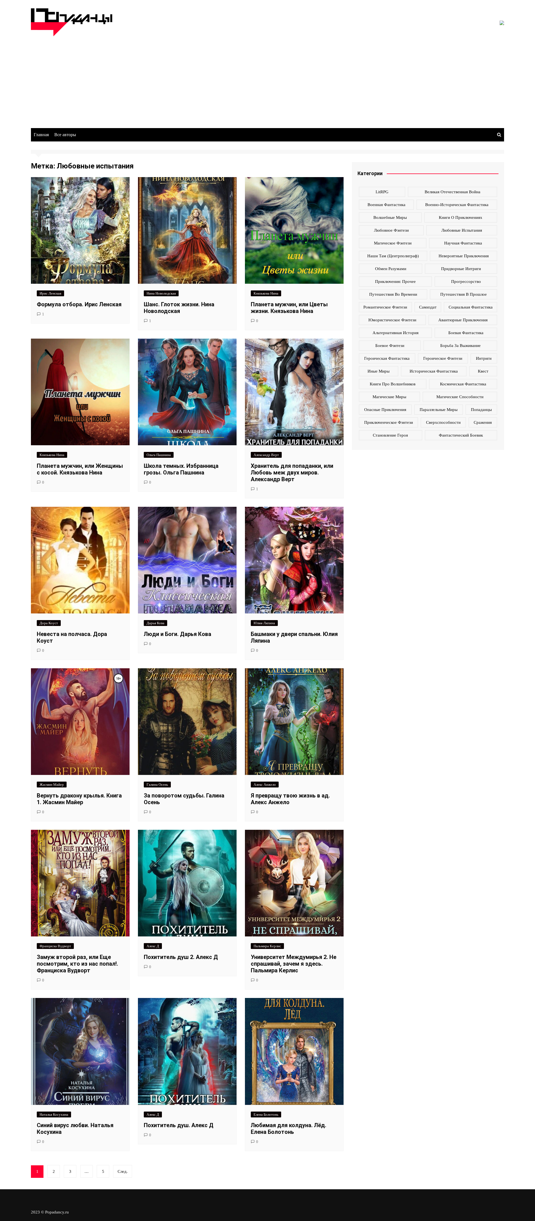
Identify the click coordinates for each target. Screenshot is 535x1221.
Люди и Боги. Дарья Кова (177, 634)
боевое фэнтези (389, 345)
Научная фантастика (463, 243)
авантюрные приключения (463, 320)
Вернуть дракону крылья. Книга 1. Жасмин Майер (79, 799)
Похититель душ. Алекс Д (178, 1125)
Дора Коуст (49, 623)
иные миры (379, 371)
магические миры (389, 397)
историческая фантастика (434, 371)
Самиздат (428, 307)
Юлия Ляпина (264, 623)
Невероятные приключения (464, 256)
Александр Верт (266, 455)
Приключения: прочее (395, 281)
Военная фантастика (386, 204)
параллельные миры (439, 409)
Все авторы (65, 134)
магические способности (459, 397)
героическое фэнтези (442, 358)
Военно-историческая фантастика (456, 204)
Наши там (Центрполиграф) (393, 256)
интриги (484, 358)
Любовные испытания (461, 230)
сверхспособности (443, 422)
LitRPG (382, 192)
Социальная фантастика (471, 307)
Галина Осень (157, 784)
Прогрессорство (466, 281)
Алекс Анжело (265, 784)
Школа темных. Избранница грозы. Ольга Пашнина (181, 469)
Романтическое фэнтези (385, 307)
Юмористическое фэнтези (392, 320)
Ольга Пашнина (159, 455)
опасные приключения (385, 409)
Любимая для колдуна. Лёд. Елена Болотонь (288, 1128)
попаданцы (481, 409)
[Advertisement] (267, 78)
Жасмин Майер (52, 784)
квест (483, 371)
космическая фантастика (463, 384)
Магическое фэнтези (393, 243)
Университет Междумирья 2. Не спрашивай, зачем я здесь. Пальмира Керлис (293, 964)
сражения (483, 422)
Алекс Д (153, 946)
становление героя (390, 435)
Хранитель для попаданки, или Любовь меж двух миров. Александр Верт (292, 473)
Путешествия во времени (393, 294)
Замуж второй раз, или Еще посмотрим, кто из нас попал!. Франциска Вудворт (77, 964)
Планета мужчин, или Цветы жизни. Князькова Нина (289, 307)
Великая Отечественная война (452, 192)
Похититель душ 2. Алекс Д (181, 957)
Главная (41, 134)
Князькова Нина (266, 293)
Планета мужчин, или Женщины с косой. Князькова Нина (80, 469)
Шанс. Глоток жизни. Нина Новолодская (179, 307)
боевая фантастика (465, 333)
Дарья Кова (155, 623)
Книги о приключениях (460, 217)
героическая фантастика (387, 358)
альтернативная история (396, 333)
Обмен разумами (390, 268)
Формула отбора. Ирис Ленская (79, 304)
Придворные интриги (461, 268)
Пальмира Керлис (267, 946)
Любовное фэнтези (391, 230)
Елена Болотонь (266, 1114)
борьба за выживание (460, 345)
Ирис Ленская (50, 293)
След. (123, 1171)
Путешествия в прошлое (463, 294)
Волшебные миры (390, 217)
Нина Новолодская (161, 293)
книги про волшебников (392, 384)
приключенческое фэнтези (388, 422)
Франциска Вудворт (55, 946)
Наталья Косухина (54, 1114)
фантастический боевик (461, 435)
